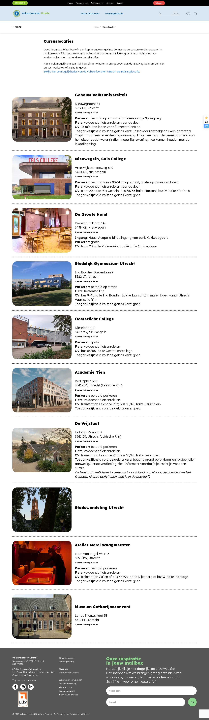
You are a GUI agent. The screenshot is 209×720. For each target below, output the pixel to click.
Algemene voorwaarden (70, 680)
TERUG (18, 27)
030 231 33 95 (20, 3)
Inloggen (159, 3)
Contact (119, 3)
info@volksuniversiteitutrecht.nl (26, 669)
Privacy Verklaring (67, 683)
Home (70, 3)
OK (192, 702)
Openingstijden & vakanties (25, 675)
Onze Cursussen (90, 13)
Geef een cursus (97, 3)
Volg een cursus (82, 3)
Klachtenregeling (67, 691)
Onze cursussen (66, 658)
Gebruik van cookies (68, 694)
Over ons (109, 3)
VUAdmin (85, 714)
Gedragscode (65, 687)
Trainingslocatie (114, 13)
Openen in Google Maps (86, 113)
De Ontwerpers (60, 714)
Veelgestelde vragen (69, 672)
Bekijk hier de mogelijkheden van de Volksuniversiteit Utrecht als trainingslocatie (91, 71)
